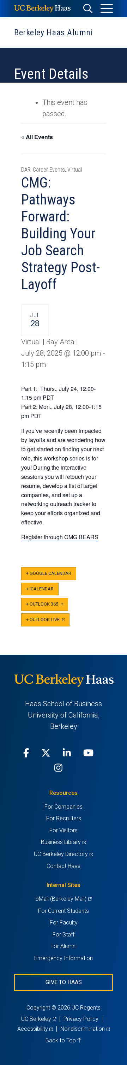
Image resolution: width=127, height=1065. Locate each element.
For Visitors (63, 830)
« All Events (37, 137)
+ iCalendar (40, 588)
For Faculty (64, 922)
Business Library (63, 842)
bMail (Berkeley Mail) (63, 899)
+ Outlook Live (47, 621)
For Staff (63, 934)
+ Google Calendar (48, 573)
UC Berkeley (38, 1019)
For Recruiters (63, 818)
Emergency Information (63, 958)
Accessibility (35, 1028)
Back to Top (61, 1040)
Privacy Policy (81, 1019)
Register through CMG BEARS (59, 537)
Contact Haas (63, 866)
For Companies (63, 806)
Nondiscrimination (85, 1028)
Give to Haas (64, 982)
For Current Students (63, 911)
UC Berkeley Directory (63, 854)
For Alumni (63, 946)
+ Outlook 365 (47, 606)
